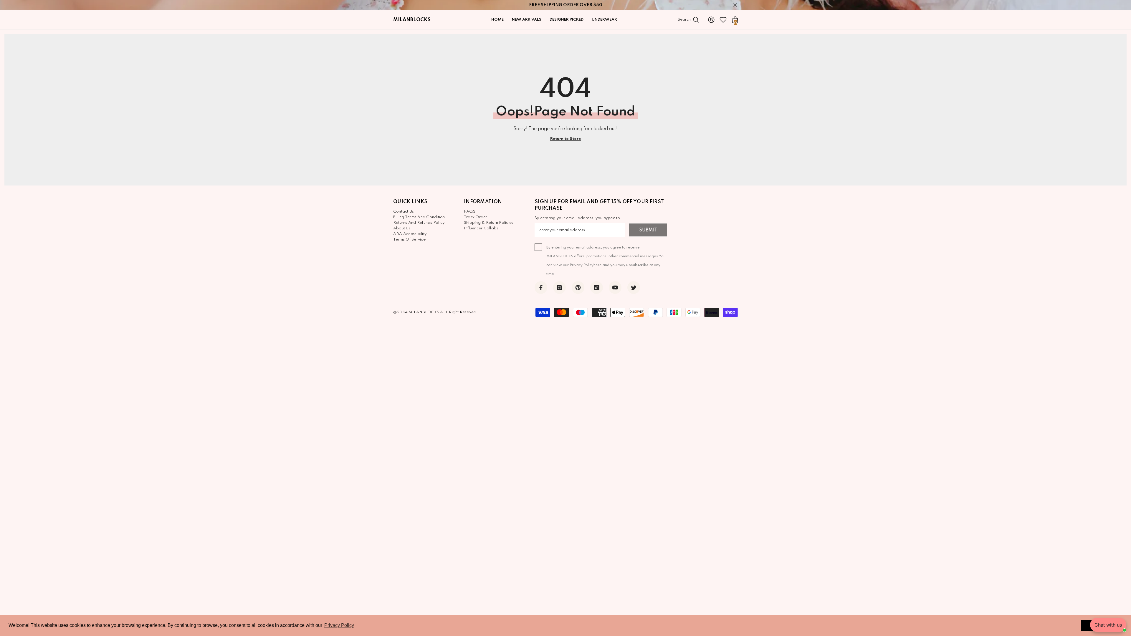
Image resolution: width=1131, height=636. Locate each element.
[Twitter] (633, 287)
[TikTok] (596, 287)
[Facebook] (541, 287)
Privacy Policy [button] (339, 625)
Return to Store (565, 139)
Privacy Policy (581, 265)
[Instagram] (559, 287)
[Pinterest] (578, 287)
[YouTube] (615, 287)
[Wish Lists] (723, 19)
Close (735, 5)
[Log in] (711, 19)
